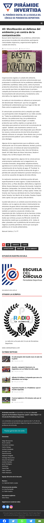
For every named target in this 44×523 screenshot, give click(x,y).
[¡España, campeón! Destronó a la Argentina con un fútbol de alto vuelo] (6, 371)
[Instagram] (11, 506)
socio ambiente (31, 248)
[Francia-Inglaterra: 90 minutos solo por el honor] (6, 402)
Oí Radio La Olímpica (11, 294)
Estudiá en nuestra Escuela (14, 256)
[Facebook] (4, 506)
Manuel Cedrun (25, 49)
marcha (20, 248)
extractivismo (9, 248)
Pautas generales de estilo (14, 431)
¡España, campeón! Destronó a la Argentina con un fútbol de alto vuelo (25, 368)
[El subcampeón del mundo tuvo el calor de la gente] (6, 361)
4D (8, 245)
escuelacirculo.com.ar (9, 290)
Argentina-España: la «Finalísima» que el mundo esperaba (26, 389)
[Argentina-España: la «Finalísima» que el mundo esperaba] (6, 392)
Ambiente (16, 245)
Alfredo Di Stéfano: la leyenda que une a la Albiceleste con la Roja (27, 378)
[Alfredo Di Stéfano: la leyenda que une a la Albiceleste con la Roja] (6, 381)
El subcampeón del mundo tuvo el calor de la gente (27, 358)
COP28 (25, 245)
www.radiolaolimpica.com (11, 348)
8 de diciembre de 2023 (11, 49)
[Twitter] (7, 506)
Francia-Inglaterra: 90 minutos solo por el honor (26, 399)
